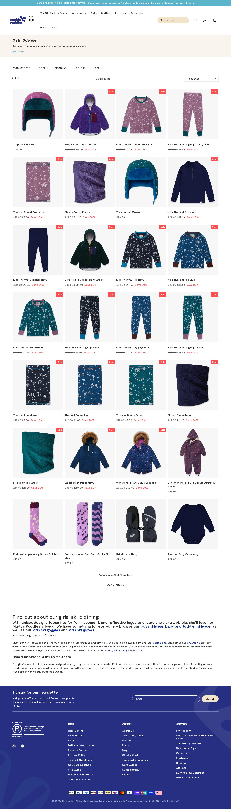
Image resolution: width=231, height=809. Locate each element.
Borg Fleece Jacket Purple (81, 144)
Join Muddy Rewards (189, 743)
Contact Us (75, 735)
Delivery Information (81, 745)
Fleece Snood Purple (77, 211)
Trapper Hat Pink (23, 144)
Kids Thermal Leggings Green (186, 347)
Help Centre (75, 730)
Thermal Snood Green (129, 414)
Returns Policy (77, 750)
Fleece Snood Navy (179, 414)
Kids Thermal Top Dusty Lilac (134, 144)
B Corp (126, 774)
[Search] (160, 20)
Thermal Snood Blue (77, 414)
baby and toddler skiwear (187, 626)
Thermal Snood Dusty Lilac (29, 211)
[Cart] (214, 21)
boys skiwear (152, 626)
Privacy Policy (76, 754)
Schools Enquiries (79, 779)
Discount (60, 68)
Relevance (193, 78)
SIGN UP (210, 698)
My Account (183, 730)
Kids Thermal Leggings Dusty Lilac (189, 144)
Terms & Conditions (80, 759)
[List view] (20, 79)
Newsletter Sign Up (188, 748)
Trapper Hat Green (128, 211)
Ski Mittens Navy (126, 554)
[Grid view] (14, 79)
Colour (80, 68)
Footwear (182, 757)
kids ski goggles (46, 630)
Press (125, 745)
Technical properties (135, 759)
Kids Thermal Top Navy (182, 211)
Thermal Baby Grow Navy (183, 554)
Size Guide (74, 769)
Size (97, 68)
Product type (21, 68)
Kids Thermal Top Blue (181, 279)
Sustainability (130, 769)
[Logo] (18, 20)
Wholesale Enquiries (80, 774)
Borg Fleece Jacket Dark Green (84, 279)
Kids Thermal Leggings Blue (133, 347)
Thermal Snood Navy (26, 414)
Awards (127, 740)
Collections (183, 753)
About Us (128, 730)
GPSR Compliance (79, 764)
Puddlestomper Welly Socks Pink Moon (37, 554)
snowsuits (193, 642)
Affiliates (182, 767)
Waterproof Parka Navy (79, 482)
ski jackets (159, 642)
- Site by (169, 800)
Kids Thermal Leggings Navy (30, 279)
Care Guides (130, 764)
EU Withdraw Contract (190, 772)
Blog (124, 750)
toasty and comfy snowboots (123, 650)
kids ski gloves (81, 630)
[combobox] (180, 20)
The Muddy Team (133, 735)
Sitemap (181, 762)
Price (42, 68)
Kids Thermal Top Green (28, 347)
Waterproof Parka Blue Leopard (136, 482)
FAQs (71, 740)
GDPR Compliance (187, 777)
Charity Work (130, 754)
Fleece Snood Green (25, 482)
